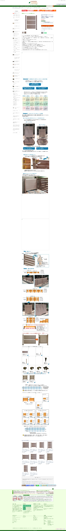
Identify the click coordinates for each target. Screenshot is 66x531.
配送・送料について (35, 517)
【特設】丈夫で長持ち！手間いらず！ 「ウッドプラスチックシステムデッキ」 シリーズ (16, 126)
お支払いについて (35, 518)
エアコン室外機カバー (16, 86)
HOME (13, 7)
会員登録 (62, 0)
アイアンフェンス (16, 67)
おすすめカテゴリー (15, 515)
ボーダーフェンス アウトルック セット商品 (16, 44)
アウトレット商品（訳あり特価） (16, 17)
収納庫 (13, 522)
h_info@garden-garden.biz (61, 4)
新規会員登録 (24, 516)
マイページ (24, 515)
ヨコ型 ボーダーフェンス (16, 33)
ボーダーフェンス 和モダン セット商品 (16, 50)
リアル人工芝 (13, 516)
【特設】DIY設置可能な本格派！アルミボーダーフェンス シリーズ (16, 130)
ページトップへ (52, 488)
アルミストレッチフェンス (16, 28)
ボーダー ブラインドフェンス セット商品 (16, 52)
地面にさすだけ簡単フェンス (16, 64)
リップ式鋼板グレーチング (16, 100)
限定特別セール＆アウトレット (16, 13)
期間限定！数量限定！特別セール (16, 15)
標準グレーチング (15, 93)
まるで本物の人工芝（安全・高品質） (16, 20)
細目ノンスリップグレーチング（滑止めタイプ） (16, 98)
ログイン (59, 0)
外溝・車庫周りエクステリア (16, 91)
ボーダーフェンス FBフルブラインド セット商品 (16, 42)
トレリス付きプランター (16, 79)
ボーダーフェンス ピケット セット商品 (16, 46)
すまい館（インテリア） (15, 110)
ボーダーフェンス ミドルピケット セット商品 (16, 48)
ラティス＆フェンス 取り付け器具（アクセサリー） (16, 58)
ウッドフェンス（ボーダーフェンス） (16, 517)
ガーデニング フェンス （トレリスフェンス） (17, 70)
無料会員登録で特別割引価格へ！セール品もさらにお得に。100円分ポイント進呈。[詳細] (47, 22)
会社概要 (45, 515)
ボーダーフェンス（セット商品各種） (16, 38)
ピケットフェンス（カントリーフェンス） (16, 54)
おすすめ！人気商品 (15, 132)
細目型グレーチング (15, 94)
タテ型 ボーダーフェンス (16, 34)
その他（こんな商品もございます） (16, 113)
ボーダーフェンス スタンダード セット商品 (16, 40)
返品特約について (43, 31)
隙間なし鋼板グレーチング (16, 99)
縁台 (13, 84)
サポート (34, 515)
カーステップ (14, 105)
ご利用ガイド (64, 0)
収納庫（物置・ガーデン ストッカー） (16, 76)
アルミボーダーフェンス (16, 23)
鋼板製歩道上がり (15, 104)
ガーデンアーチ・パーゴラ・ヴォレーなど (16, 73)
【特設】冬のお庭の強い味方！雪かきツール (16, 116)
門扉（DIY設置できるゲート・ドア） (16, 61)
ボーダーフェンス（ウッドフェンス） (16, 31)
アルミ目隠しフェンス (16, 7)
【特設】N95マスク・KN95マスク (16, 119)
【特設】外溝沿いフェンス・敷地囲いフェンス (16, 122)
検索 (53, 6)
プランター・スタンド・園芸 (16, 108)
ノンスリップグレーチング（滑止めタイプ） (16, 96)
